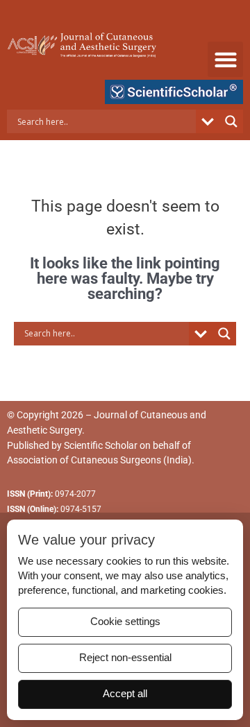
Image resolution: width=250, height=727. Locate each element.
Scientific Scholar (101, 445)
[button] (225, 59)
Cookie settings (125, 621)
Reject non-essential (125, 657)
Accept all (125, 693)
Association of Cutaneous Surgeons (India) (99, 459)
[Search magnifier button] (231, 121)
